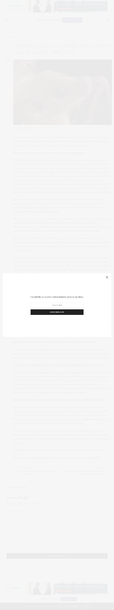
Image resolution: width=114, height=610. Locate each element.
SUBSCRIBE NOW (57, 312)
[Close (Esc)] (107, 277)
